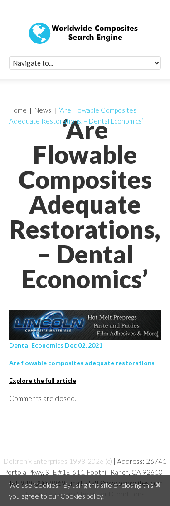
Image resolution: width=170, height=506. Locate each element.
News (42, 110)
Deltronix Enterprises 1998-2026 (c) (58, 461)
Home (18, 110)
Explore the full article (42, 380)
